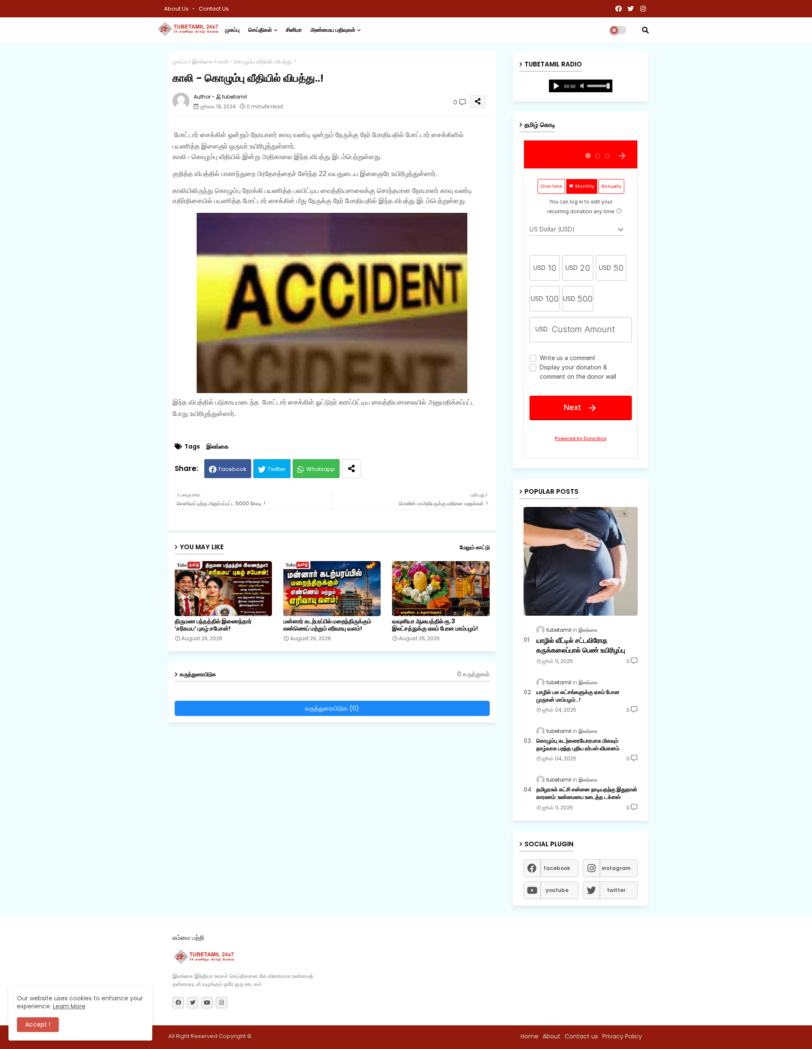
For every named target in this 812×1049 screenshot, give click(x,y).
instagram (616, 868)
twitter (616, 890)
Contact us (214, 9)
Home (529, 1036)
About (551, 1036)
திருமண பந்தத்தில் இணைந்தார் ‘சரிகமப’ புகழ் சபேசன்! (213, 625)
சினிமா (294, 30)
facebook (556, 868)
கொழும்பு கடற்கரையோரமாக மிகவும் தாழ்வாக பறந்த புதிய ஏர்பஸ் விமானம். (578, 744)
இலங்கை (202, 62)
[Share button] (351, 468)
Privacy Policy (622, 1036)
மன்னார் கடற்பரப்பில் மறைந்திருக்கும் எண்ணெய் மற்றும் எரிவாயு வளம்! (327, 625)
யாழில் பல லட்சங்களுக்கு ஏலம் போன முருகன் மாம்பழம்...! (578, 696)
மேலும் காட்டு (475, 547)
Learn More (69, 1006)
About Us (177, 9)
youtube (557, 890)
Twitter (277, 469)
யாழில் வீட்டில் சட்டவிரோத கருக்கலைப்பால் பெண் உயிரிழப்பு (580, 645)
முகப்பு (232, 30)
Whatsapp (320, 469)
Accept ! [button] (37, 1024)
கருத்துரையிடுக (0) (332, 708)
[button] (645, 30)
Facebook (233, 469)
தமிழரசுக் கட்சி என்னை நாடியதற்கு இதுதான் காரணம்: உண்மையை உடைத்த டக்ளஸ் (586, 793)
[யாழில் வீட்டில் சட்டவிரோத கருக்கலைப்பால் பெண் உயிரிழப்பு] (581, 561)
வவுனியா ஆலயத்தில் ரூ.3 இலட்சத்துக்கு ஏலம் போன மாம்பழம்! (435, 625)
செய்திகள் (260, 30)
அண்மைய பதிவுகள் (332, 30)
